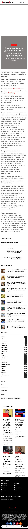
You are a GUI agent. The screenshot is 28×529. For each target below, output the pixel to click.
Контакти (16, 512)
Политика (14, 45)
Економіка (14, 349)
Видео (14, 343)
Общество (14, 355)
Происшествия (14, 364)
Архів (11, 512)
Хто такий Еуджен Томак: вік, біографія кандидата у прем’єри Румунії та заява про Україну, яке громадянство (8, 426)
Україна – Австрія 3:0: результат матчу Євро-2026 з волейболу (16, 320)
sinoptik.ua (17, 398)
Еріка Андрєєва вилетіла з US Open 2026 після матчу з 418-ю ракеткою (15, 327)
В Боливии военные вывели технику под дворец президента (7, 460)
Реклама (22, 512)
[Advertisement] (14, 19)
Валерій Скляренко (20, 436)
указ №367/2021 (15, 89)
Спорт (14, 372)
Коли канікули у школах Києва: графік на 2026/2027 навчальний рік (16, 284)
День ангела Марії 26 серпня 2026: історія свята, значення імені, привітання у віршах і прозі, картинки (17, 271)
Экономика (14, 376)
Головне (14, 347)
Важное (14, 341)
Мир (14, 353)
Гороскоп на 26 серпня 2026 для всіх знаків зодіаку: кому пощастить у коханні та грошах (16, 277)
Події (14, 357)
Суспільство (14, 374)
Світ (14, 370)
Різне (14, 368)
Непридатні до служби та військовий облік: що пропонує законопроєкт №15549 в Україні (16, 309)
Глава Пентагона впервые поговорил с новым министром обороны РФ (19, 461)
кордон (10, 242)
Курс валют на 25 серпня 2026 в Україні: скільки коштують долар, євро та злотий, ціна (16, 315)
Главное (14, 345)
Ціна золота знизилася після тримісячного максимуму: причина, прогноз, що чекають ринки (15, 296)
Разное (14, 366)
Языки (15, 492)
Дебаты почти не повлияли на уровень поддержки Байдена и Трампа (20, 423)
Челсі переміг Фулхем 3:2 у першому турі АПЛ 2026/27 (15, 301)
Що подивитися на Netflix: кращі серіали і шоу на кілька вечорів (16, 289)
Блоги (14, 338)
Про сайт (6, 512)
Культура (14, 351)
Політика (14, 362)
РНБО (15, 242)
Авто (14, 336)
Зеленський (4, 242)
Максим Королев (10, 58)
